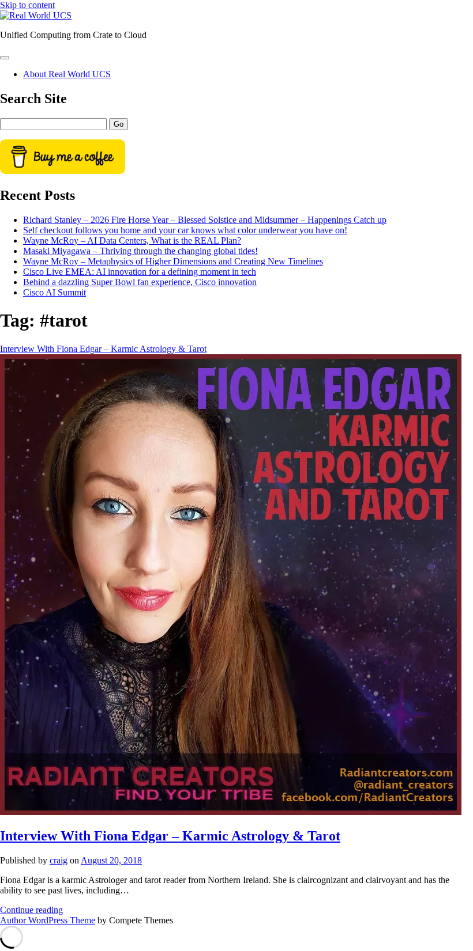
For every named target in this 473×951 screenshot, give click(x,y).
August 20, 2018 (111, 860)
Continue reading (31, 910)
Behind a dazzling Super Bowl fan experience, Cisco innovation (140, 282)
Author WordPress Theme (47, 920)
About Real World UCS (67, 74)
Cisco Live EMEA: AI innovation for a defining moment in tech (139, 271)
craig (58, 860)
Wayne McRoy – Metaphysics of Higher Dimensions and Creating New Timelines (173, 261)
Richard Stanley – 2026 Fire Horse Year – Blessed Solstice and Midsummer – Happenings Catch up (204, 220)
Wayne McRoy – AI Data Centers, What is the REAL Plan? (132, 240)
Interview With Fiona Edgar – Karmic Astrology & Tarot (170, 835)
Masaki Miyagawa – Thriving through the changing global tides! (140, 251)
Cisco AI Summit (54, 292)
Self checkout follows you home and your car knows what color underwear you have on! (185, 230)
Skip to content (27, 5)
